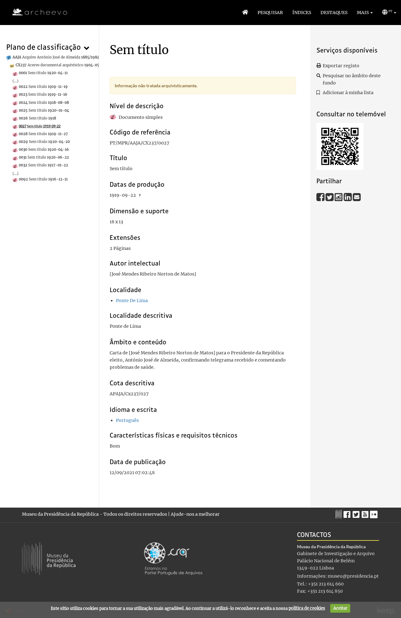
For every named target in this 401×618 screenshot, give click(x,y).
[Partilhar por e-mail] (357, 197)
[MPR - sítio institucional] (339, 513)
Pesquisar (270, 12)
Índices (301, 12)
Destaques (333, 12)
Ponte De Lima (132, 300)
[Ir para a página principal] (36, 12)
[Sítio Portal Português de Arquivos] (173, 558)
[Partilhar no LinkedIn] (348, 197)
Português (127, 420)
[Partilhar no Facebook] (320, 197)
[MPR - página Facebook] (347, 513)
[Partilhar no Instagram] (339, 197)
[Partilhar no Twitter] (330, 197)
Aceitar (340, 608)
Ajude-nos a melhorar (195, 514)
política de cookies (307, 608)
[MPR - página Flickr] (374, 513)
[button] (365, 12)
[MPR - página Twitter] (357, 513)
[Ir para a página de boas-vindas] (245, 12)
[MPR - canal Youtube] (366, 513)
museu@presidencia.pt (353, 576)
